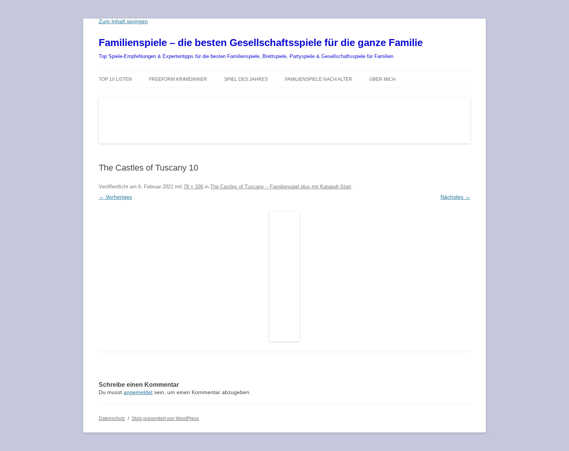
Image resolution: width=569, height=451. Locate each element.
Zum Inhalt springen (123, 21)
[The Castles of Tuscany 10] (284, 277)
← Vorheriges (115, 197)
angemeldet (138, 392)
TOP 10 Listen (115, 79)
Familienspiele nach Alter (318, 79)
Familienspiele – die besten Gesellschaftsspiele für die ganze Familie (261, 42)
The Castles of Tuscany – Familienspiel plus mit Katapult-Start (280, 187)
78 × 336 (193, 187)
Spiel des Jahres (246, 79)
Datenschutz (112, 418)
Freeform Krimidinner (178, 79)
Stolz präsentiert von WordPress (165, 418)
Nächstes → (455, 197)
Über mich (382, 79)
